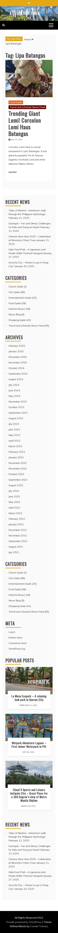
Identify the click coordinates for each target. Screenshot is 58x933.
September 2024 (18, 373)
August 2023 (16, 418)
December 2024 (18, 356)
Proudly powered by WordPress (24, 922)
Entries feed (15, 637)
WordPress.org (17, 648)
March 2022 (15, 513)
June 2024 (14, 390)
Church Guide (16, 286)
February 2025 (17, 345)
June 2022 (14, 496)
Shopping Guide (17, 320)
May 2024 (14, 396)
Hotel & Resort (17, 308)
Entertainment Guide (20, 297)
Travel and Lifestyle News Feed (27, 107)
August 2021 (16, 546)
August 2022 (16, 485)
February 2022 (17, 518)
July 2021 (14, 552)
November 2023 (18, 401)
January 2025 (16, 351)
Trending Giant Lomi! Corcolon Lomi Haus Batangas (25, 123)
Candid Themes (39, 926)
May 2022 (14, 502)
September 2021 (18, 541)
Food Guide (16, 102)
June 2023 (14, 429)
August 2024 (16, 379)
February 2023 (17, 451)
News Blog (15, 314)
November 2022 (18, 468)
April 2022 (14, 507)
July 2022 (14, 490)
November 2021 (18, 535)
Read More (12, 172)
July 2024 (14, 384)
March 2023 (15, 446)
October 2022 (16, 474)
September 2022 (18, 479)
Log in (12, 631)
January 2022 (16, 524)
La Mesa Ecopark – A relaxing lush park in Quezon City (29, 698)
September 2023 (18, 412)
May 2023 (14, 435)
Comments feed (17, 643)
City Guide (14, 292)
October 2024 (16, 368)
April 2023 (14, 440)
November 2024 (18, 362)
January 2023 (16, 457)
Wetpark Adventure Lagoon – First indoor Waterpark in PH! (29, 745)
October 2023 (16, 407)
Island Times (29, 13)
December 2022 (18, 462)
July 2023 (14, 423)
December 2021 (18, 529)
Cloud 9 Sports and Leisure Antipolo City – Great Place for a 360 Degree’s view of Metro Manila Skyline (29, 795)
